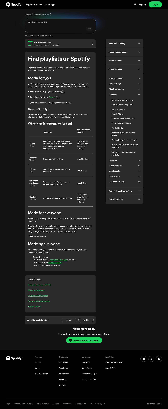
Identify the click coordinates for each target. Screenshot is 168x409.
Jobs (37, 368)
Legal (8, 404)
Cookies (56, 404)
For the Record (41, 373)
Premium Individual (113, 362)
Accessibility (80, 404)
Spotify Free (110, 368)
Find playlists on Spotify (121, 104)
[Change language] (135, 4)
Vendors (62, 385)
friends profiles (54, 262)
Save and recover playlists (39, 284)
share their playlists (58, 259)
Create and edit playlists (39, 301)
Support (85, 362)
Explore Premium (34, 4)
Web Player (87, 368)
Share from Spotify (36, 290)
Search (52, 97)
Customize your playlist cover (124, 140)
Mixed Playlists (118, 109)
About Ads (67, 404)
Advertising (64, 373)
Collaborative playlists (38, 295)
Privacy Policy (43, 404)
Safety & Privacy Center (23, 404)
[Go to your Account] (92, 44)
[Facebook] (159, 359)
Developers (64, 368)
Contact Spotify (89, 379)
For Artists (63, 362)
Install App (50, 4)
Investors (63, 379)
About (38, 362)
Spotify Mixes (117, 114)
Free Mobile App (89, 373)
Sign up (142, 4)
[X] (151, 359)
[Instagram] (143, 359)
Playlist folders (34, 306)
